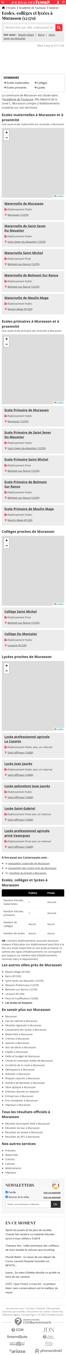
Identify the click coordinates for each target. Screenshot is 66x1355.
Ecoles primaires (16, 87)
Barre (41, 34)
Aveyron (54, 7)
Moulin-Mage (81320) (20, 309)
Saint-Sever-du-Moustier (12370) (27, 241)
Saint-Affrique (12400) (20, 752)
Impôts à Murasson (16, 1052)
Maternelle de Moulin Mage (26, 298)
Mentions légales (12, 1315)
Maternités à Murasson (19, 1034)
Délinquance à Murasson (20, 1069)
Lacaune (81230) (17, 645)
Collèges (42, 82)
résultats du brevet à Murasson (27, 873)
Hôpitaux (10, 1172)
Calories (10, 1163)
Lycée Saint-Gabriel (19, 808)
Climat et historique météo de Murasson (29, 1060)
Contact (31, 1308)
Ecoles (12, 7)
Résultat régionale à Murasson (23, 1025)
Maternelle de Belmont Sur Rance (31, 275)
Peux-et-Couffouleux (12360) (21, 998)
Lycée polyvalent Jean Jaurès (27, 786)
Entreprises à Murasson (19, 1096)
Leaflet (59, 196)
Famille (12, 1192)
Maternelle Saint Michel (23, 253)
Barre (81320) (13, 976)
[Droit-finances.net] (48, 1337)
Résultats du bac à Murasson (22, 1128)
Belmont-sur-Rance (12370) (23, 264)
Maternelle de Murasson (23, 203)
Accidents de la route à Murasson (25, 1065)
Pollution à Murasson (17, 1074)
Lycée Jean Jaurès (18, 764)
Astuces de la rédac (18, 1197)
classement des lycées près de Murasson (32, 868)
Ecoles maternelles (18, 82)
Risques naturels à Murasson (22, 1078)
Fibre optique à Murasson (20, 1087)
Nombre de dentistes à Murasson (25, 1082)
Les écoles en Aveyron (18, 1002)
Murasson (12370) (18, 214)
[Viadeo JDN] (48, 1344)
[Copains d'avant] (17, 1344)
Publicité (41, 1308)
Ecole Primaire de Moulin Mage (29, 509)
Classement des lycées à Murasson (25, 1029)
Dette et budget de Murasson (22, 1056)
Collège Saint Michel (20, 611)
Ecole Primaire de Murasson (26, 410)
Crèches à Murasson (17, 1038)
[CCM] (17, 1330)
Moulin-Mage (26, 34)
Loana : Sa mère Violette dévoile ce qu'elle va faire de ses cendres (32, 1274)
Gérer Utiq (57, 1311)
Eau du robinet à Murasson (21, 1021)
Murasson (11, 1016)
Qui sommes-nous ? (15, 1308)
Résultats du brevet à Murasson (24, 1132)
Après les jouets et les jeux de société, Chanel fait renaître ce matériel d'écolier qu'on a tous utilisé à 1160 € (30, 1234)
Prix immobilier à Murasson (21, 1100)
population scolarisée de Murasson (29, 863)
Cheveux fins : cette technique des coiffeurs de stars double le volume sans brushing (32, 1247)
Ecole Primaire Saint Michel (26, 459)
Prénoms (10, 1150)
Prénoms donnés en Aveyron (22, 1091)
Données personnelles (15, 1311)
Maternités (11, 1155)
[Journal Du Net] (48, 1330)
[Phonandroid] (48, 1351)
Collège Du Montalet (20, 634)
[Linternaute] (17, 1337)
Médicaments (13, 1168)
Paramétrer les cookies (39, 1311)
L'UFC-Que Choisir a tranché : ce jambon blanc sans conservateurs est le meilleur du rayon (31, 1288)
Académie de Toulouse (32, 7)
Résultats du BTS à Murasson (22, 1136)
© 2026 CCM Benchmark (51, 1315)
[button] (6, 132)
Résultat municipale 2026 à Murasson (27, 1123)
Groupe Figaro (29, 1315)
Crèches (10, 1159)
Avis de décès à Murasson (20, 1047)
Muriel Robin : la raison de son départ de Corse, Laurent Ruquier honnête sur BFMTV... (30, 1261)
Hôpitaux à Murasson (17, 1105)
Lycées (41, 87)
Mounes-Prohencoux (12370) (22, 985)
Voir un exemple (52, 1192)
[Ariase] (17, 1351)
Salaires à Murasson (17, 1043)
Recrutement (53, 1308)
